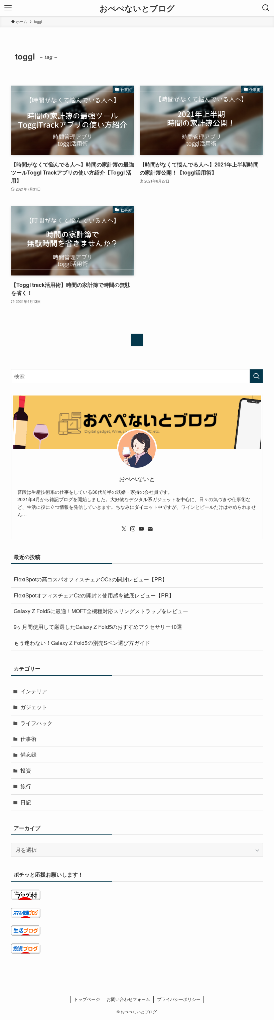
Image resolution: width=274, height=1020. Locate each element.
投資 (25, 770)
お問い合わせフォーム (128, 999)
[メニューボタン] (8, 8)
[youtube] (141, 529)
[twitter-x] (124, 529)
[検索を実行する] (256, 376)
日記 (25, 802)
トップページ (87, 999)
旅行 (25, 786)
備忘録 (28, 754)
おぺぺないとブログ (137, 8)
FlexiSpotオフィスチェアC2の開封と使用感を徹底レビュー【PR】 (94, 595)
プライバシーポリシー (178, 999)
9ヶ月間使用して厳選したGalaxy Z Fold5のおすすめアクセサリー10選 (98, 627)
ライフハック (36, 723)
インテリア (33, 691)
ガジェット (33, 707)
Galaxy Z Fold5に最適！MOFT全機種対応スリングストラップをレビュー (101, 611)
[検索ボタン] (266, 8)
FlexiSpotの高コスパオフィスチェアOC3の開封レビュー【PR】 (90, 579)
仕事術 (28, 739)
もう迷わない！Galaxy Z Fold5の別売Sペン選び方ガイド (82, 643)
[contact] (150, 529)
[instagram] (132, 529)
